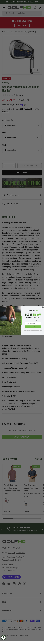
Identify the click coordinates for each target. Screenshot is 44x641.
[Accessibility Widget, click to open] (3, 637)
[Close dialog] (42, 307)
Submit (33, 326)
